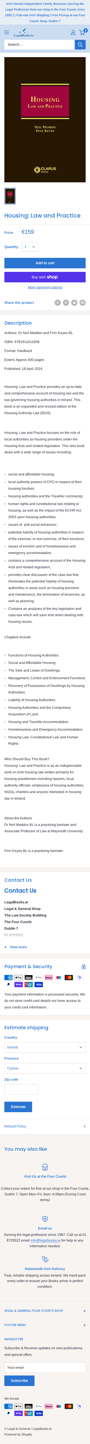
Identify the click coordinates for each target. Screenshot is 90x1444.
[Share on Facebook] (58, 302)
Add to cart (45, 263)
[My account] (73, 32)
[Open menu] (6, 32)
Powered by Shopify (18, 1434)
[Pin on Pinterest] (66, 302)
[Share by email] (83, 302)
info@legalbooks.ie (46, 1240)
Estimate (18, 1107)
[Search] (80, 44)
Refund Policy (15, 1126)
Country (10, 1037)
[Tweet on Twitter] (74, 302)
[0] (82, 32)
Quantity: (11, 247)
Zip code (11, 1079)
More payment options (45, 287)
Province (11, 1058)
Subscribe (19, 1381)
